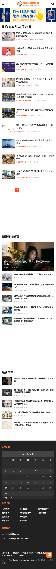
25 (20, 488)
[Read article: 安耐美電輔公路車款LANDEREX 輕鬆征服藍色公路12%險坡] (8, 97)
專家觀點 (5, 520)
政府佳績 (23, 509)
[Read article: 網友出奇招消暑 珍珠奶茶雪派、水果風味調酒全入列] (7, 287)
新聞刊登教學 (25, 513)
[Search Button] (52, 4)
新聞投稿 (21, 555)
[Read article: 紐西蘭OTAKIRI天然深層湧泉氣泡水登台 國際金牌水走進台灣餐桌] (7, 425)
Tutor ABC (23, 116)
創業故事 (5, 513)
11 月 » (11, 498)
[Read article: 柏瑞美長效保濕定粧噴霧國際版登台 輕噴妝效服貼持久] (8, 36)
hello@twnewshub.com (19, 539)
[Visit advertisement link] (28, 15)
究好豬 (21, 54)
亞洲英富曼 (22, 70)
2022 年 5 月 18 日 (21, 313)
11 (20, 477)
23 (6, 488)
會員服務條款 (28, 553)
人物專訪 (5, 509)
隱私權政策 (41, 553)
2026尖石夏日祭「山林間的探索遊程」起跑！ (33, 412)
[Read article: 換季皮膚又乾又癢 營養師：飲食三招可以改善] (8, 159)
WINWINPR (22, 146)
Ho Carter (23, 131)
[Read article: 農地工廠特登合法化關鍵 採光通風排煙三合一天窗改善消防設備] (7, 298)
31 (13, 493)
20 (35, 482)
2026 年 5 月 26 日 (11, 268)
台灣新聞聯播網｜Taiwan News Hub (21, 560)
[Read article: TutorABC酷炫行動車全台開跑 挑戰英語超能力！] (8, 113)
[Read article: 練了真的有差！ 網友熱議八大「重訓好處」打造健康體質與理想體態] (7, 392)
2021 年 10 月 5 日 (21, 278)
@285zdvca (14, 534)
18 (20, 482)
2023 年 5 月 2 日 (20, 302)
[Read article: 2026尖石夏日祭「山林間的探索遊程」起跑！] (7, 415)
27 (35, 488)
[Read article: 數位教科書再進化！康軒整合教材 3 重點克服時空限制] (7, 310)
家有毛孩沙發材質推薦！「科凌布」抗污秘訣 (32, 274)
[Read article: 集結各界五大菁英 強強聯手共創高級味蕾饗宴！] (8, 51)
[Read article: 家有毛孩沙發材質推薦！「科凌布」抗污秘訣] (7, 277)
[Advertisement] (28, 213)
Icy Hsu (22, 85)
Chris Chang (23, 39)
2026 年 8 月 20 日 (21, 384)
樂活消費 (23, 517)
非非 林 (21, 162)
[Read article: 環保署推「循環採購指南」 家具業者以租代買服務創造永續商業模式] (7, 321)
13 (35, 477)
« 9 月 (4, 498)
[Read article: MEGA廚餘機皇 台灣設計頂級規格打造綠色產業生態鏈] (8, 82)
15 (50, 477)
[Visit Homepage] (28, 4)
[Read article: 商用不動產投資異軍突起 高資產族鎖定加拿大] (8, 143)
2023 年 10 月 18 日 (37, 39)
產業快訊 (23, 520)
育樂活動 (42, 513)
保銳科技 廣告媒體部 (25, 100)
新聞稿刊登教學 (8, 555)
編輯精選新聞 (43, 509)
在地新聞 (5, 517)
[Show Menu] (3, 4)
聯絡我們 (16, 553)
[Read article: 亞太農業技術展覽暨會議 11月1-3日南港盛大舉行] (8, 67)
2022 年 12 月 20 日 (21, 324)
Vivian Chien (23, 177)
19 (28, 482)
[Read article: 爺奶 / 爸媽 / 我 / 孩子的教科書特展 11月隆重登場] (8, 128)
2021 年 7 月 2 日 (20, 290)
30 (6, 493)
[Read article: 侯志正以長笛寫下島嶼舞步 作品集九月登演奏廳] (7, 381)
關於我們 (5, 553)
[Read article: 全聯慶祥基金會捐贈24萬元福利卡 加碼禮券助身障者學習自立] (7, 403)
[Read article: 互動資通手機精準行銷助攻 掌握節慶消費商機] (8, 174)
